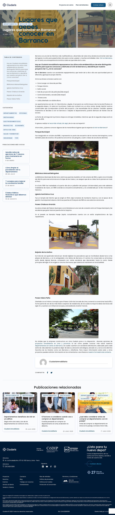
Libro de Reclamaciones (74, 481)
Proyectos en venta (66, 5)
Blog (21, 479)
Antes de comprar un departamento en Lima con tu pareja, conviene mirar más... (93, 425)
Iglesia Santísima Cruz (15, 88)
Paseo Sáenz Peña (13, 99)
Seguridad (8, 138)
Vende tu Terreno (8, 487)
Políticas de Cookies (46, 482)
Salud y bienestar (11, 134)
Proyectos (8, 125)
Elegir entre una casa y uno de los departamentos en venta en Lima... (16, 423)
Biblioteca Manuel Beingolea (17, 84)
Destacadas (9, 117)
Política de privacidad (46, 479)
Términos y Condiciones (70, 476)
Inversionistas (24, 484)
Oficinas (23, 113)
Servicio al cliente (8, 484)
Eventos (5, 482)
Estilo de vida (26, 24)
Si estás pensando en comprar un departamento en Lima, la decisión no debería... (55, 424)
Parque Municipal (13, 81)
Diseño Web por (100, 511)
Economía (19, 125)
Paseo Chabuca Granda (15, 92)
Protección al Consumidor (48, 484)
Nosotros (5, 479)
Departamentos (10, 24)
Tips (16, 138)
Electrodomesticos (12, 121)
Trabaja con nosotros (26, 482)
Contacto (23, 476)
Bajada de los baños (14, 95)
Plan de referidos (45, 476)
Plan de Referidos (82, 5)
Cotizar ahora (98, 5)
